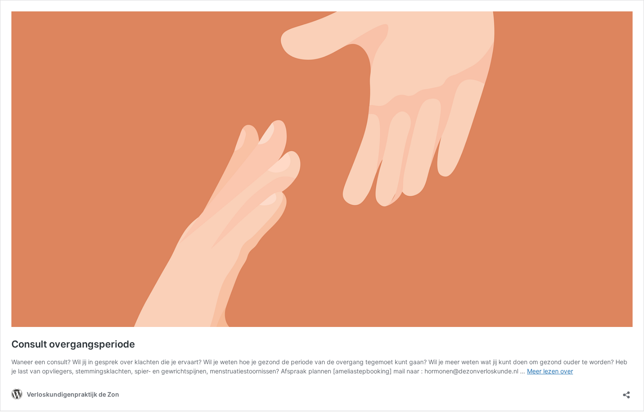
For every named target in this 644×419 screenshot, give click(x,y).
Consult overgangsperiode (73, 344)
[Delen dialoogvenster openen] (626, 392)
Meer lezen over (550, 371)
